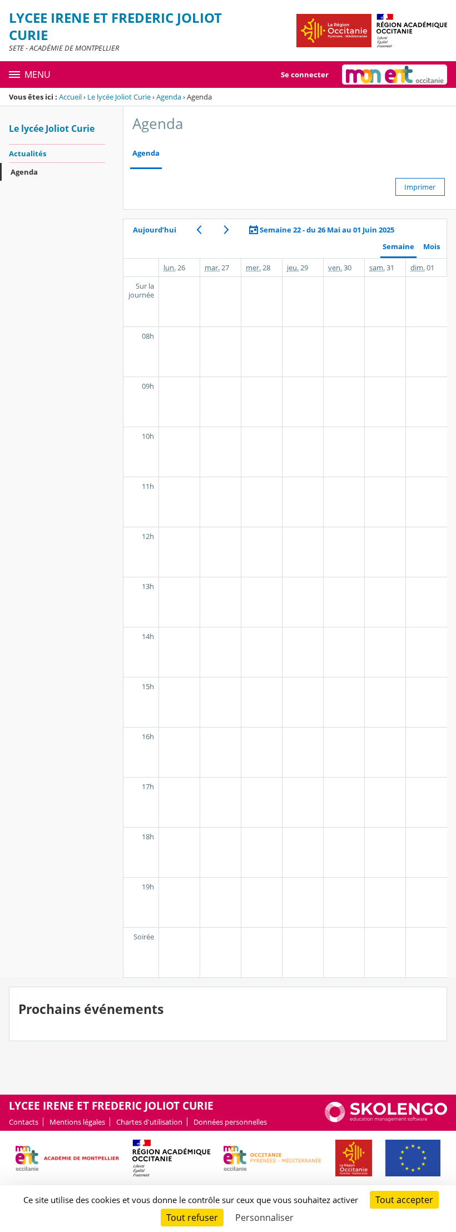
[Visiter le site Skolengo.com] (386, 1120)
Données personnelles (230, 1121)
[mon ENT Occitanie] (394, 74)
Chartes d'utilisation (149, 1121)
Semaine (398, 246)
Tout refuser (192, 1217)
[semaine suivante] (226, 230)
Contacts (23, 1121)
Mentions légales (77, 1121)
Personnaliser (264, 1217)
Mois (431, 246)
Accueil (70, 97)
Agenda (168, 97)
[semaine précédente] (198, 230)
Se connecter (305, 75)
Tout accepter (404, 1200)
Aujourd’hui (154, 230)
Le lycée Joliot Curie (119, 97)
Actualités (27, 154)
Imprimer (419, 187)
